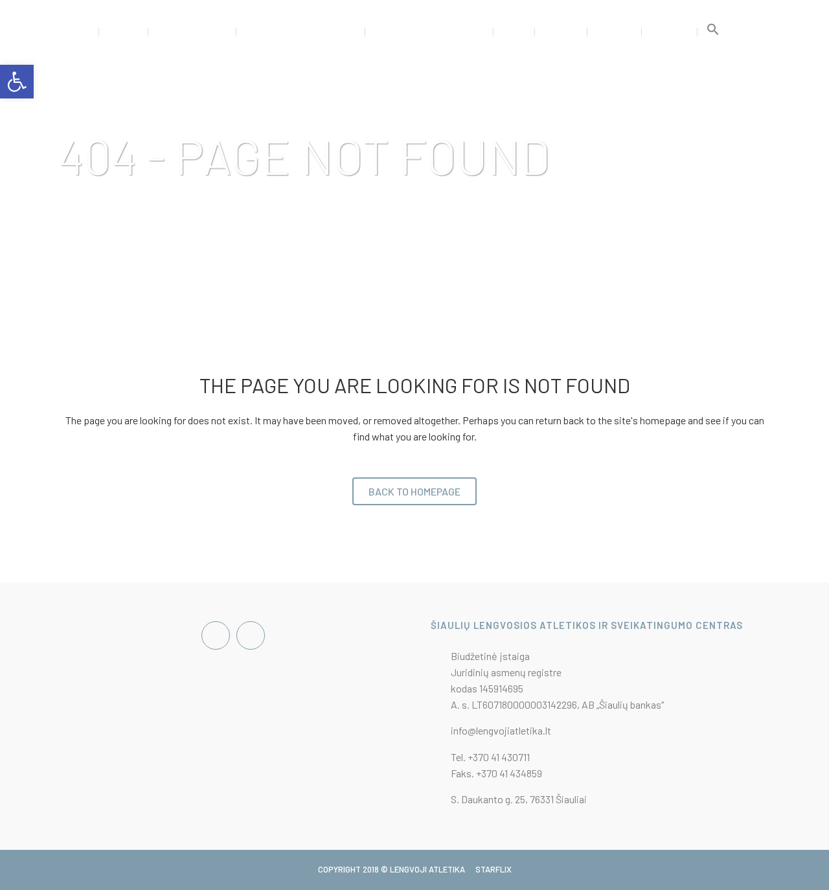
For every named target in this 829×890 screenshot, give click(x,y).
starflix (493, 869)
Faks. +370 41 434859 (496, 773)
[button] (713, 32)
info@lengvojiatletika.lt (501, 730)
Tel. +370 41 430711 (490, 757)
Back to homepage (414, 491)
